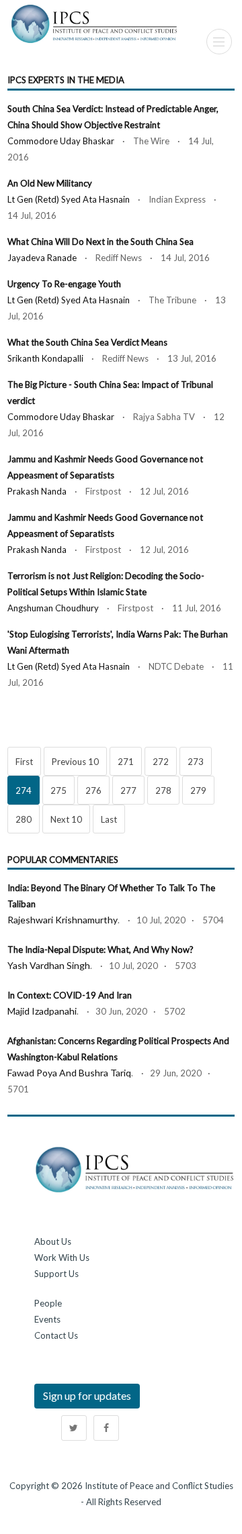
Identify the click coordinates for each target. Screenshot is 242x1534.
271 (126, 761)
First (24, 761)
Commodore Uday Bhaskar (60, 141)
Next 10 (66, 819)
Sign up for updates (87, 1395)
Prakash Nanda (37, 491)
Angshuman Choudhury (53, 608)
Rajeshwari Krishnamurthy (62, 919)
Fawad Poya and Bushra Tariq (69, 1072)
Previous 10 (75, 761)
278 (163, 790)
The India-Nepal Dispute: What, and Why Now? (100, 949)
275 (58, 790)
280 (23, 819)
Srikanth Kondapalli (45, 358)
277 (128, 790)
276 (93, 790)
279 (198, 790)
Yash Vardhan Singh (48, 965)
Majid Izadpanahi (42, 1011)
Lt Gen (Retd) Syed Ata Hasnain (68, 199)
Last (109, 819)
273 (196, 761)
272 (161, 761)
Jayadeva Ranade (42, 257)
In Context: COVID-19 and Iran (69, 995)
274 (23, 790)
